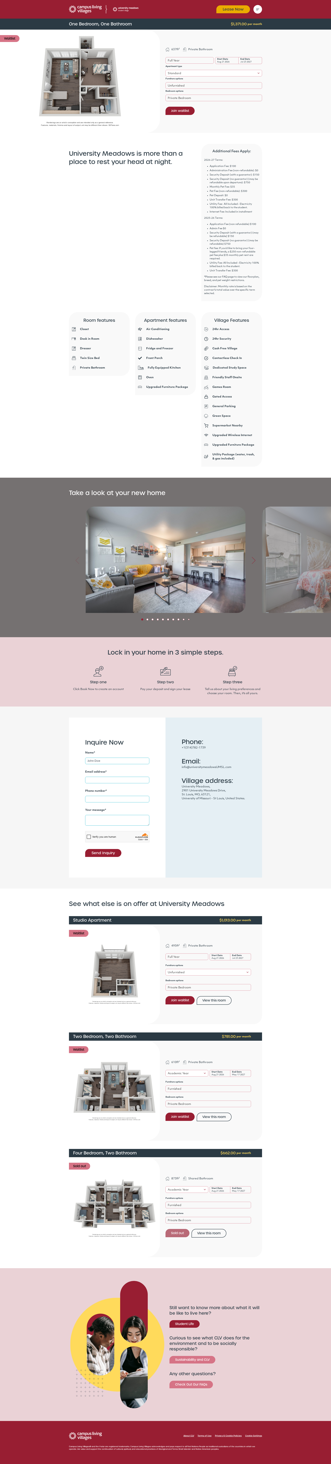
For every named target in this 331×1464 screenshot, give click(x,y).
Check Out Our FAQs (191, 1384)
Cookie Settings (253, 1435)
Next (253, 560)
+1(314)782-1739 (194, 747)
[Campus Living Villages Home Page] (85, 1436)
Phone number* (96, 791)
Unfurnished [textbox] (176, 85)
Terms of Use (205, 1435)
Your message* (95, 810)
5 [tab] (163, 619)
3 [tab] (152, 619)
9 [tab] (183, 619)
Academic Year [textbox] (178, 1073)
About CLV (188, 1435)
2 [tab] (147, 619)
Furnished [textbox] (174, 1089)
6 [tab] (168, 619)
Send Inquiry (103, 853)
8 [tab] (178, 619)
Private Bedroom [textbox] (179, 98)
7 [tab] (173, 619)
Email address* (96, 772)
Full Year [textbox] (174, 60)
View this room (214, 1000)
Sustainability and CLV (192, 1360)
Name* (90, 752)
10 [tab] (188, 619)
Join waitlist (180, 111)
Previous (77, 560)
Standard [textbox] (174, 73)
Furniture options (174, 79)
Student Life (184, 1324)
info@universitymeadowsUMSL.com (206, 767)
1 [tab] (142, 619)
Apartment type (174, 66)
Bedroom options (174, 91)
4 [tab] (157, 619)
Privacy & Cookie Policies (228, 1435)
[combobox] (190, 60)
